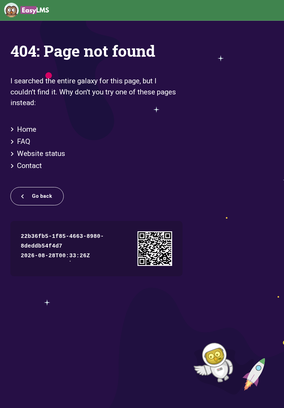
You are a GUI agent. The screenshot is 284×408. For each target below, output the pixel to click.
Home (26, 129)
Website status (41, 153)
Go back (41, 196)
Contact (29, 165)
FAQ (23, 141)
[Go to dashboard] (26, 10)
